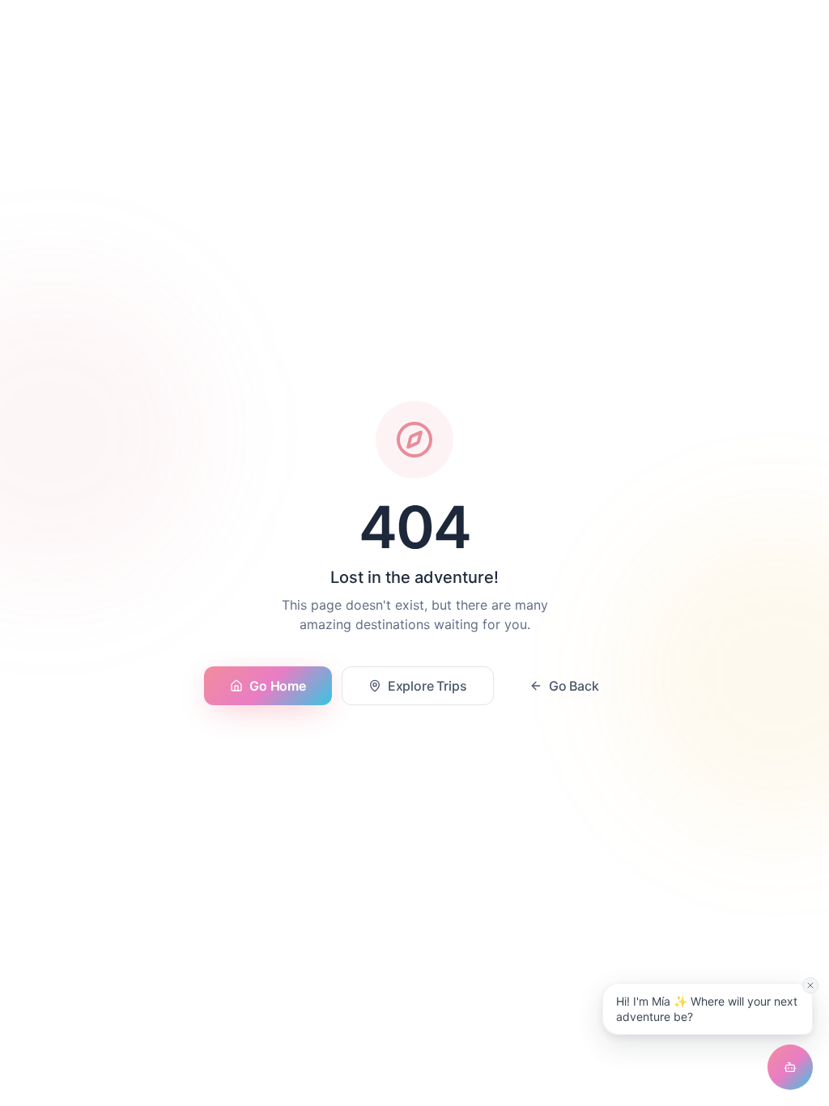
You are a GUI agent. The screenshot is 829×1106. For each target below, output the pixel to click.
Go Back (574, 686)
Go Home (277, 686)
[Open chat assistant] (790, 1067)
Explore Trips (427, 686)
